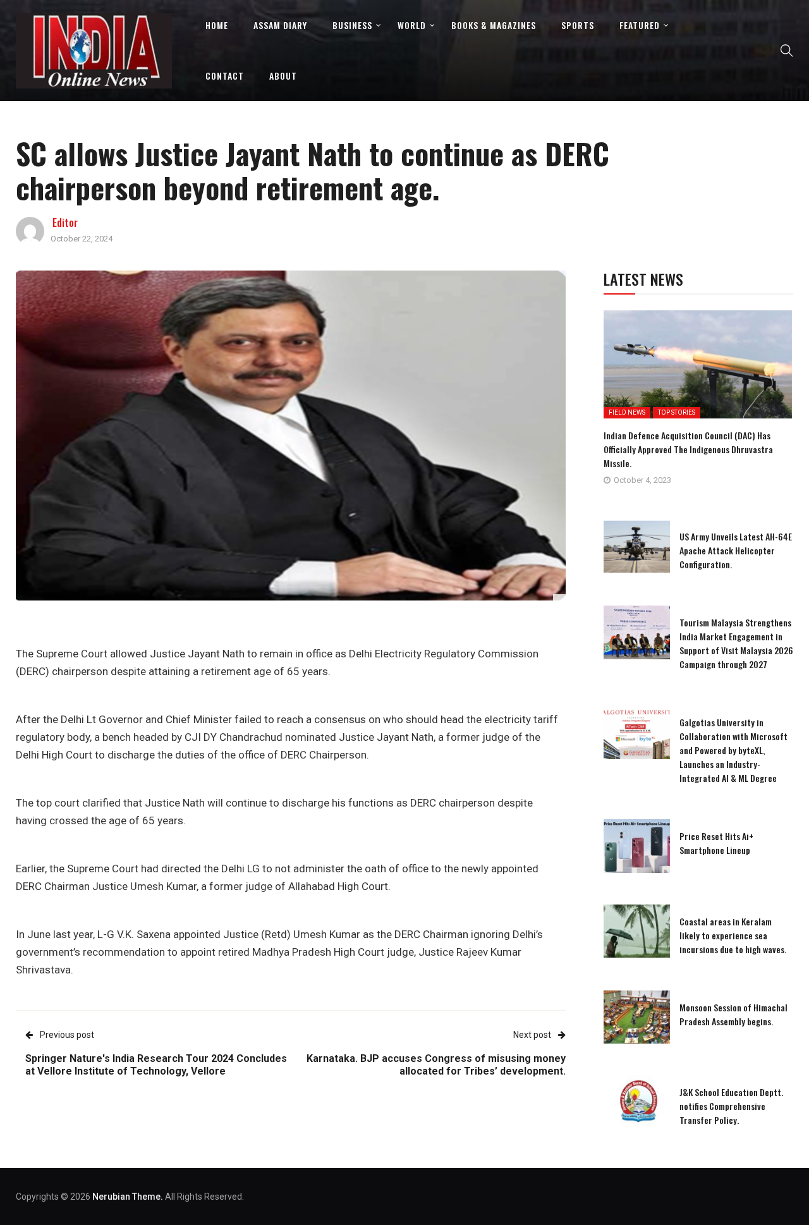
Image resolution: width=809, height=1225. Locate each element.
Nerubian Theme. (127, 1196)
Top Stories (676, 412)
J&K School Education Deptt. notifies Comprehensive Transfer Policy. (731, 1105)
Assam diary (280, 25)
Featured (639, 25)
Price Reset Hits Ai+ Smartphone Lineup (716, 842)
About (283, 75)
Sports (577, 25)
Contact (224, 75)
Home (216, 25)
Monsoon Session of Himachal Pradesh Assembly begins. (733, 1014)
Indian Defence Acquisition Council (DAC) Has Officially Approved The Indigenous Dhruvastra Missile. (688, 449)
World (412, 25)
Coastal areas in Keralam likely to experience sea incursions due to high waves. (732, 935)
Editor (65, 222)
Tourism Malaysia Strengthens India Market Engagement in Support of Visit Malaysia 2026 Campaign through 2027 (736, 643)
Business (352, 25)
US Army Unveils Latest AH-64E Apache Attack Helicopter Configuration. (735, 550)
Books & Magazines (493, 25)
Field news (627, 412)
